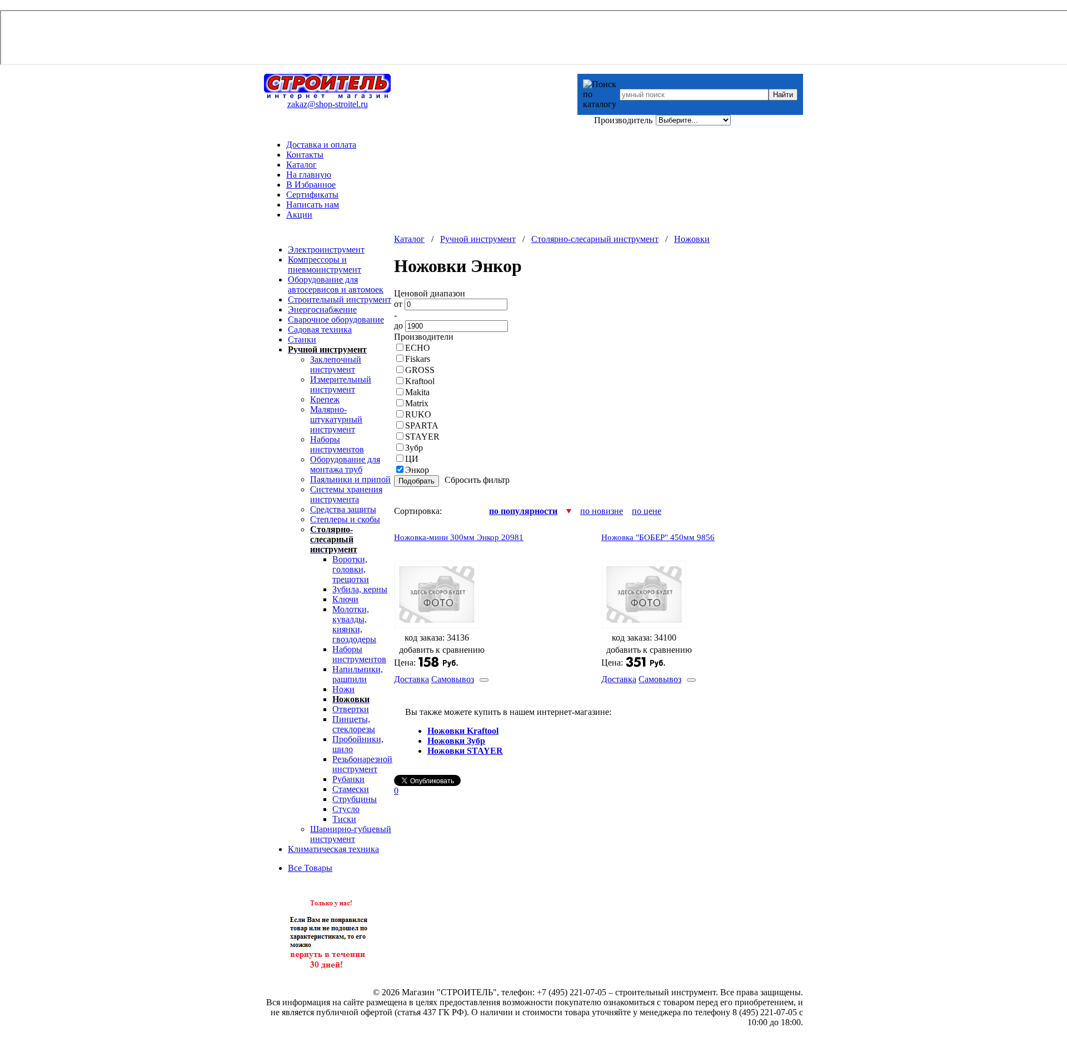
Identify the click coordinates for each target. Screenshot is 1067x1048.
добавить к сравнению (442, 649)
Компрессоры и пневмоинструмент (324, 264)
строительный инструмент (665, 992)
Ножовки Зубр (456, 740)
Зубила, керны (359, 589)
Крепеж (325, 399)
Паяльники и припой (350, 479)
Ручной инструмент (478, 239)
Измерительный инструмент (340, 384)
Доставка (411, 679)
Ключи (345, 599)
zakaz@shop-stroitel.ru (327, 104)
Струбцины (354, 799)
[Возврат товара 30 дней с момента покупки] (329, 974)
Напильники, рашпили (357, 674)
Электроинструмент (326, 249)
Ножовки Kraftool (462, 730)
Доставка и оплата (321, 144)
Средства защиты (343, 509)
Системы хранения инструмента (346, 494)
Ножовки (692, 239)
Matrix (416, 403)
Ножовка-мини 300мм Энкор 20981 (458, 537)
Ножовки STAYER (465, 750)
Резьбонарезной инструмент (362, 764)
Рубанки (348, 779)
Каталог (301, 164)
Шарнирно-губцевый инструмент (350, 834)
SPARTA (421, 425)
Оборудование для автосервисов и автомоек (335, 284)
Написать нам (312, 204)
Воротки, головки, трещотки (350, 569)
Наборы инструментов (337, 444)
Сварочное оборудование (336, 319)
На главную (308, 174)
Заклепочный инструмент (335, 364)
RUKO (418, 414)
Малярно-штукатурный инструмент (336, 419)
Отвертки (350, 709)
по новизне (601, 511)
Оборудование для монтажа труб (345, 464)
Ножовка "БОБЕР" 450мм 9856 (658, 537)
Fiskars (417, 359)
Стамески (350, 789)
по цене (646, 511)
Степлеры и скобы (345, 519)
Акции (299, 214)
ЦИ (411, 458)
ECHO (417, 347)
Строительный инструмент (339, 299)
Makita (417, 392)
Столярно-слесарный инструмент (595, 239)
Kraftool (420, 381)
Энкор (417, 470)
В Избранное (311, 184)
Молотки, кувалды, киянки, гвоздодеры (354, 624)
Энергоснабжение (322, 309)
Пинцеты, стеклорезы (353, 724)
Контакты (304, 154)
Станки (302, 339)
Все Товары (310, 868)
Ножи (343, 689)
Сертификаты (312, 194)
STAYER (422, 436)
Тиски (344, 819)
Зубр (414, 447)
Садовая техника (320, 329)
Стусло (346, 809)
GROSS (420, 370)
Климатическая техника (333, 849)
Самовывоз (452, 679)
